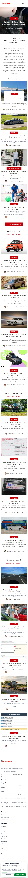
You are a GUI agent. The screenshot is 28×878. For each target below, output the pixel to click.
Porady (2, 846)
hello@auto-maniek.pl (8, 779)
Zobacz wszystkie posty (14, 234)
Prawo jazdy (14, 419)
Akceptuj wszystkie (20, 874)
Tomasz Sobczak (5, 819)
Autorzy (3, 812)
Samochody (14, 132)
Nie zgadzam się (8, 874)
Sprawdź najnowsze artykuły (14, 224)
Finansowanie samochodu (14, 168)
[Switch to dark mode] (23, 3)
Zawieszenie (4, 841)
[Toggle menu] (25, 3)
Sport (2, 853)
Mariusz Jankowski (5, 817)
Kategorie (4, 823)
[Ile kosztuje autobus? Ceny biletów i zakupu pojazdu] (14, 91)
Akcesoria (3, 829)
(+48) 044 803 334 (7, 777)
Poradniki (14, 18)
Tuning (2, 843)
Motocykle (3, 826)
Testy (2, 851)
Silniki (2, 848)
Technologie (4, 831)
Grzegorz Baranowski (6, 814)
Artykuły (3, 783)
